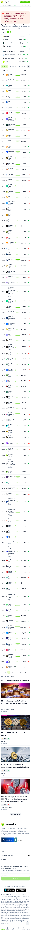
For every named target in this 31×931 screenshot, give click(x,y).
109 (21, 672)
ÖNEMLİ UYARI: (5, 894)
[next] (25, 672)
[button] (15, 814)
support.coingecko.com (11, 19)
